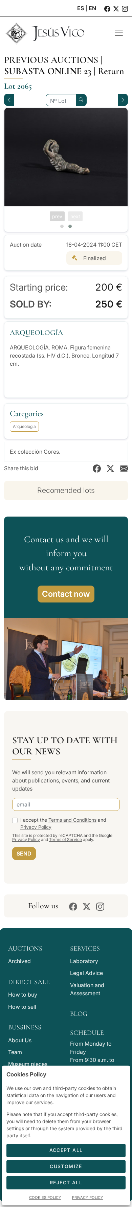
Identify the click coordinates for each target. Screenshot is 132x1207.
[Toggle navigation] (119, 32)
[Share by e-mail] (124, 468)
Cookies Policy (45, 1197)
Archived (19, 961)
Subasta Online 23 (47, 71)
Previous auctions (51, 60)
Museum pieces (27, 1064)
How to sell (22, 1006)
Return (111, 71)
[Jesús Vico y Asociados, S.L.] (54, 32)
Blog (78, 1014)
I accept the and (63, 823)
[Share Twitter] (110, 468)
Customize (66, 1166)
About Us (19, 1040)
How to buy (22, 994)
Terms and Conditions (72, 820)
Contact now (66, 594)
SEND (24, 853)
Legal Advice (86, 973)
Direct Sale (29, 982)
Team (15, 1052)
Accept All (66, 1150)
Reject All (66, 1182)
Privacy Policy (35, 827)
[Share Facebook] (97, 468)
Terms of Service (65, 839)
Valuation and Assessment (87, 989)
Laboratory (84, 961)
